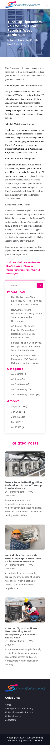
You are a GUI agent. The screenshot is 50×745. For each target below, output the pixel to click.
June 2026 (16, 417)
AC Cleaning (17, 374)
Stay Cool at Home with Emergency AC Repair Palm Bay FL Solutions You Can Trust (26, 301)
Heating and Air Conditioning (19, 708)
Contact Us (10, 720)
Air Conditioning (19, 389)
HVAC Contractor (15, 44)
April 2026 (16, 427)
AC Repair (16, 379)
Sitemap (39, 740)
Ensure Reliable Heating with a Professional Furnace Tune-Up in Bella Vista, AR (23, 485)
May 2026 (16, 422)
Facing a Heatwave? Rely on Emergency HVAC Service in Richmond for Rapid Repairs (25, 359)
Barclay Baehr (17, 40)
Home (8, 704)
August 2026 (17, 406)
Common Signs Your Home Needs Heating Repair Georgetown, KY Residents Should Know (21, 633)
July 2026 (16, 411)
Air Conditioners (19, 384)
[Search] (40, 285)
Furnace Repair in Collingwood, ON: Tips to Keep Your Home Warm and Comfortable (26, 346)
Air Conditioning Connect (23, 394)
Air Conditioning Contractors (19, 712)
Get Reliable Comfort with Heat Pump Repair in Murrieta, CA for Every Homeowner (23, 558)
